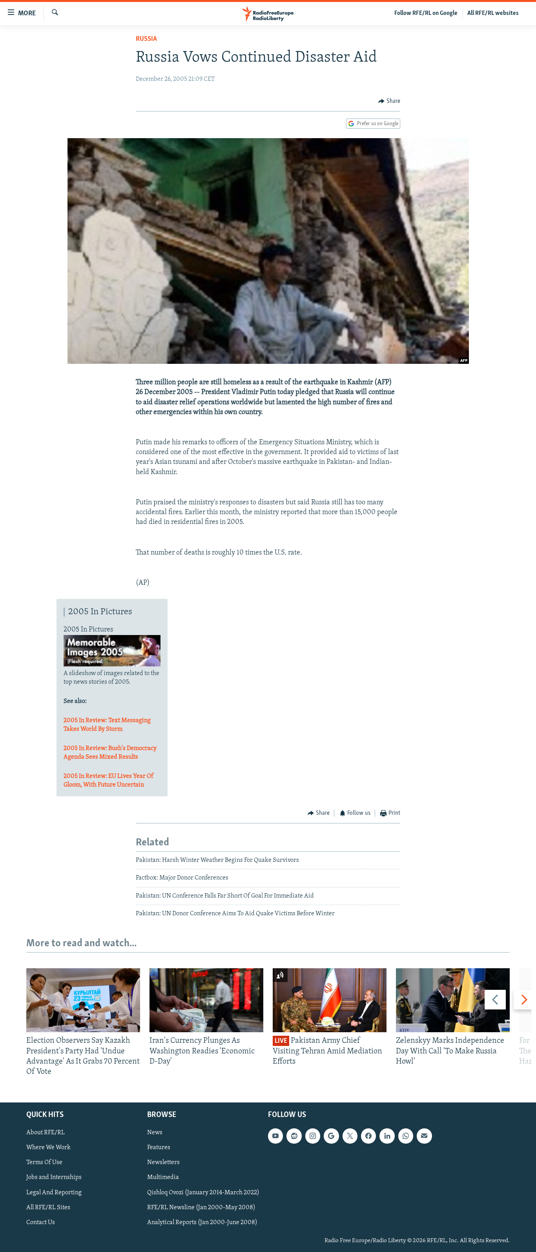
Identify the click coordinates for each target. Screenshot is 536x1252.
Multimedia (163, 1178)
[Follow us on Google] (331, 1136)
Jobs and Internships (54, 1178)
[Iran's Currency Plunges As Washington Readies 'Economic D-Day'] (206, 1000)
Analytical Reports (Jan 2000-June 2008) (202, 1222)
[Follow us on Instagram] (312, 1136)
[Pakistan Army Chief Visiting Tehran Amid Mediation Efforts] (330, 1000)
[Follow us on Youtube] (275, 1136)
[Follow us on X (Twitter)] (350, 1136)
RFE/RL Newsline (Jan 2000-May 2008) (201, 1208)
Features (158, 1148)
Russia (146, 39)
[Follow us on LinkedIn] (386, 1136)
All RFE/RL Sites (48, 1208)
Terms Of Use (44, 1163)
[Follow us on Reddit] (293, 1136)
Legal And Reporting (54, 1193)
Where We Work (48, 1148)
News (154, 1133)
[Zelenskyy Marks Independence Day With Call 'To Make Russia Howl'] (453, 1000)
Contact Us (40, 1222)
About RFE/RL (45, 1133)
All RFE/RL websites (493, 13)
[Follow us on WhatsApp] (405, 1136)
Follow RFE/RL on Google (426, 13)
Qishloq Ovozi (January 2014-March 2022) (203, 1193)
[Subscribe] (424, 1136)
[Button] (389, 101)
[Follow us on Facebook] (368, 1136)
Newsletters (163, 1163)
